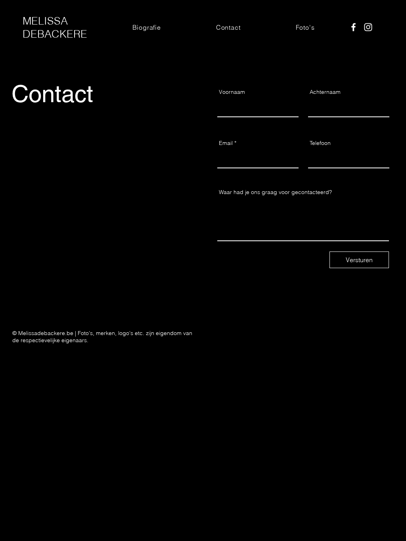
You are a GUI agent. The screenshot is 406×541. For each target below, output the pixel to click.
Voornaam (232, 92)
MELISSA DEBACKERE (55, 27)
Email (226, 143)
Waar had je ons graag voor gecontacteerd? (275, 192)
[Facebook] (353, 27)
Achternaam (325, 92)
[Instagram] (368, 27)
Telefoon (320, 143)
